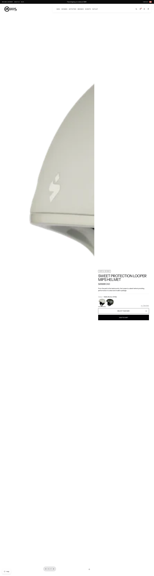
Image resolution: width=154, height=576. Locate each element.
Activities (72, 9)
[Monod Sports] (10, 9)
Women (64, 9)
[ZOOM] (89, 569)
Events (88, 9)
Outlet (95, 9)
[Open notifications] (140, 9)
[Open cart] (148, 9)
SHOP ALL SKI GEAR (104, 271)
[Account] (144, 9)
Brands (81, 9)
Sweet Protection (115, 276)
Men (58, 9)
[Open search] (136, 9)
